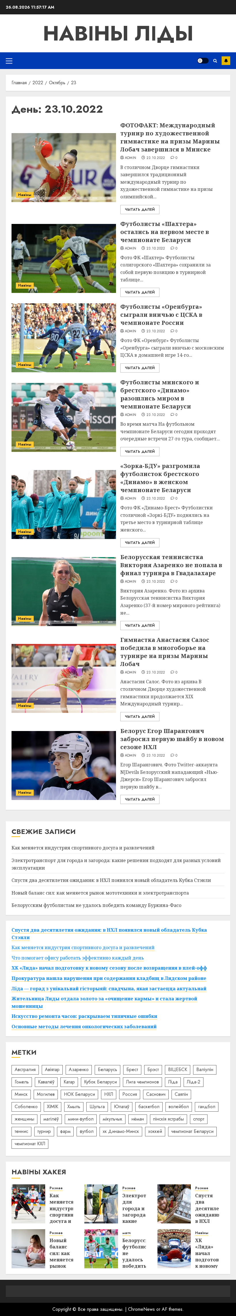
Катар (69, 1082)
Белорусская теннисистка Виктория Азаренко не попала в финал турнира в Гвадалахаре (171, 565)
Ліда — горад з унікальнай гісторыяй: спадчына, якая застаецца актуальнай (109, 988)
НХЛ (108, 1094)
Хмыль (73, 1106)
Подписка (226, 60)
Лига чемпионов (142, 1082)
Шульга (97, 1106)
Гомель (22, 1082)
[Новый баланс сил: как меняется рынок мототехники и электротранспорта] (28, 1248)
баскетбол (148, 1106)
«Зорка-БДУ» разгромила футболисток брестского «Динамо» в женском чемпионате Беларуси (160, 478)
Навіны (24, 194)
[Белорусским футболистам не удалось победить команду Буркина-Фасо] (101, 1248)
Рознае (56, 1188)
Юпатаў (121, 1106)
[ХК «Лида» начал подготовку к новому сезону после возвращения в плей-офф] (174, 1248)
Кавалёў (46, 1082)
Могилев (46, 1094)
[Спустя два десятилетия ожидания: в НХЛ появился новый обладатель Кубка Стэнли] (174, 1203)
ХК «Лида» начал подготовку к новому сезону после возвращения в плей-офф (109, 968)
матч (126, 1233)
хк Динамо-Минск (121, 1131)
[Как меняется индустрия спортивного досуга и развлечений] (28, 1203)
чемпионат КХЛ (30, 1143)
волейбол (179, 1106)
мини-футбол (81, 1119)
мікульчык (112, 1119)
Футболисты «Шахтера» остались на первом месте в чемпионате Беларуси (164, 232)
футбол (87, 1131)
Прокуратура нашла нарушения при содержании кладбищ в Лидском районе (109, 978)
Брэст (153, 1069)
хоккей (155, 1131)
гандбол (206, 1106)
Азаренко (79, 1069)
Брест (132, 1069)
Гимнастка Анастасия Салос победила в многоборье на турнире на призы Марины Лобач (164, 652)
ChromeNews (141, 1309)
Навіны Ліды (118, 33)
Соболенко (26, 1106)
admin (130, 158)
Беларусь (107, 1069)
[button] (9, 60)
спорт (198, 1119)
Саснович (155, 1094)
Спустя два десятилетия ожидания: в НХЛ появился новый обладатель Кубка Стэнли (111, 880)
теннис (21, 1131)
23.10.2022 (155, 158)
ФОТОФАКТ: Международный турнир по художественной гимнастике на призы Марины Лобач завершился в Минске (170, 137)
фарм (65, 1131)
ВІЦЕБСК (177, 1069)
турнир (44, 1131)
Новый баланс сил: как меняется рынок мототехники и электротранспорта (100, 893)
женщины (24, 1119)
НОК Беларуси (79, 1094)
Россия (129, 1094)
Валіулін (204, 1069)
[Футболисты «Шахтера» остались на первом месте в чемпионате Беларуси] (64, 258)
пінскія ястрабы (168, 1119)
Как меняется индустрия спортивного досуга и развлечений (83, 848)
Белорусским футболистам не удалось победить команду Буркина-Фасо (96, 905)
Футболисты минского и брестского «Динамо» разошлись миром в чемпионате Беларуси (159, 394)
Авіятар (52, 1069)
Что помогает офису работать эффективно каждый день (78, 958)
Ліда (173, 1082)
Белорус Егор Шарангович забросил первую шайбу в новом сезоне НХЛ (172, 739)
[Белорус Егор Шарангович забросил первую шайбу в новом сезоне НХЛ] (64, 765)
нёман (138, 1119)
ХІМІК (52, 1106)
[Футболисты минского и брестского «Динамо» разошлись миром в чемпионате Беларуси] (64, 417)
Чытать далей (140, 209)
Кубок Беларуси (100, 1082)
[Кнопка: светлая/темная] (203, 61)
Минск (21, 1094)
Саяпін (181, 1094)
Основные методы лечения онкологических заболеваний (84, 1026)
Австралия (25, 1069)
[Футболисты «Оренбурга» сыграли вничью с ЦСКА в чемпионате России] (64, 337)
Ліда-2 (193, 1082)
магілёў (51, 1119)
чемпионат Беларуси (192, 1131)
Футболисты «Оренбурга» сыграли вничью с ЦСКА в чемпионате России (161, 315)
